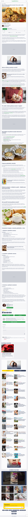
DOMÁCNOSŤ (8, 424)
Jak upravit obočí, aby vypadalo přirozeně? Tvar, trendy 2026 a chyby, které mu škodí (9, 397)
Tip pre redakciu (14, 511)
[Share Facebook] (2, 312)
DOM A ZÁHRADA (20, 417)
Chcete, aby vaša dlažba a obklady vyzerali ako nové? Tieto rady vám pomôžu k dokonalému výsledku (10, 426)
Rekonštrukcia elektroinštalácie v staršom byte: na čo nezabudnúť (10, 433)
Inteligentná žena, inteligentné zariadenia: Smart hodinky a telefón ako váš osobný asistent (22, 405)
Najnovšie (20, 370)
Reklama (10, 510)
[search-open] (3, 1)
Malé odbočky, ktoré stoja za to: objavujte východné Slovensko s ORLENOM (10, 412)
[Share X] (6, 312)
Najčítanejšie (7, 370)
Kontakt (7, 510)
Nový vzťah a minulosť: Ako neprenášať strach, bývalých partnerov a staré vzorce (10, 390)
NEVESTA (7, 381)
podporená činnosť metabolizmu (8, 112)
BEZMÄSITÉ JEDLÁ (20, 446)
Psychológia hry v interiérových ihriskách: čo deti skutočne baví (9, 419)
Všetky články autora (10, 307)
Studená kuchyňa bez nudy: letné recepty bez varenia (22, 447)
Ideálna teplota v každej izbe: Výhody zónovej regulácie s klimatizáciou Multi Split (21, 441)
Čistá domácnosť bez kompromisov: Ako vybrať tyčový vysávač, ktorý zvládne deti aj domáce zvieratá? (9, 455)
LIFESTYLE (7, 374)
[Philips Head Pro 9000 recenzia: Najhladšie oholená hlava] (20, 489)
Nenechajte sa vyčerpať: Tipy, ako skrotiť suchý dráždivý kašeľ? (9, 404)
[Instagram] (12, 513)
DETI (6, 417)
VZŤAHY (7, 388)
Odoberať (22, 507)
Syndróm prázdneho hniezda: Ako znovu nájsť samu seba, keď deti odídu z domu (10, 376)
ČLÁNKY (7, 402)
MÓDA (19, 374)
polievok (25, 206)
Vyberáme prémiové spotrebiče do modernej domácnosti (9, 447)
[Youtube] (14, 513)
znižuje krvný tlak (5, 139)
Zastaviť (4, 32)
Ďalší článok (20, 315)
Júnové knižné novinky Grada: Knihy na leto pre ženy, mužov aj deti (21, 455)
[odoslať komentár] (24, 334)
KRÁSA (7, 395)
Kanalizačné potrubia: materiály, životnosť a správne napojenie (9, 440)
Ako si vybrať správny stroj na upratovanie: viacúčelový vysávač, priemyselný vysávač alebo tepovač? (22, 426)
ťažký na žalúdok (22, 175)
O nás (3, 510)
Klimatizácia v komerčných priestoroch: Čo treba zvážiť (22, 433)
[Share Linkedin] (9, 312)
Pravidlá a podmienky (16, 510)
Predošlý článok (8, 315)
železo (8, 81)
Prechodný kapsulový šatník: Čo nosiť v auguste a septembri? (22, 376)
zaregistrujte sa (19, 319)
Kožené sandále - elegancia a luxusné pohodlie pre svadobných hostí (22, 383)
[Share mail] (11, 312)
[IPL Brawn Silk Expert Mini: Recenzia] (20, 497)
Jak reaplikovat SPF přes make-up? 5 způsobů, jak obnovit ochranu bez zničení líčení (22, 398)
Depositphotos (4, 225)
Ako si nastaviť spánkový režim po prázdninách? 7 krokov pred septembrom (21, 391)
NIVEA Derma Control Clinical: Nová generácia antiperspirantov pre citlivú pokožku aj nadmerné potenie (22, 413)
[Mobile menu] (26, 1)
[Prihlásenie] (2, 1)
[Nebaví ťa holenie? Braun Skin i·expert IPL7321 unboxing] (8, 497)
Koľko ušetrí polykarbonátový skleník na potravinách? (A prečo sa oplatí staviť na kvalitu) (22, 419)
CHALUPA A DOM (8, 438)
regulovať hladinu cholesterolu (10, 136)
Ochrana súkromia (22, 510)
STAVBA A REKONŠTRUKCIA (10, 431)
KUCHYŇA (7, 445)
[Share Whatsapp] (4, 312)
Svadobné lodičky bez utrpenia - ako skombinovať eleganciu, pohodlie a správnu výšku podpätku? (10, 383)
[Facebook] (16, 513)
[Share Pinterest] (7, 312)
